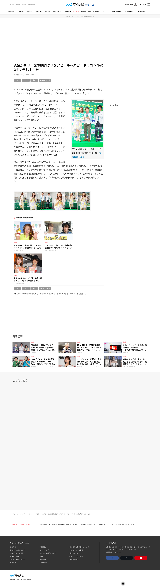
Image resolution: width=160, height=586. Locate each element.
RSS (41, 556)
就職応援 (68, 12)
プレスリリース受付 (76, 550)
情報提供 (43, 559)
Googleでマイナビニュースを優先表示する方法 (80, 16)
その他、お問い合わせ (17, 559)
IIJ (104, 12)
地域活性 (96, 12)
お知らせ (13, 547)
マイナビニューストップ (17, 514)
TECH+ (21, 12)
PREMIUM (38, 12)
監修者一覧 (43, 562)
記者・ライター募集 (76, 556)
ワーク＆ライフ (57, 12)
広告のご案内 (14, 556)
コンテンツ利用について (48, 553)
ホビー (83, 12)
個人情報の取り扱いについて (79, 547)
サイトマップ (44, 550)
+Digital (29, 12)
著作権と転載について (17, 550)
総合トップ (12, 12)
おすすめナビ (128, 12)
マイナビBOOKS (141, 12)
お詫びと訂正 (74, 559)
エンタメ (76, 12)
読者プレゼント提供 (16, 553)
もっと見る (114, 105)
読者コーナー (117, 12)
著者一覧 (13, 562)
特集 (89, 12)
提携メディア (74, 553)
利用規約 (43, 547)
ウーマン (47, 12)
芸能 (37, 514)
